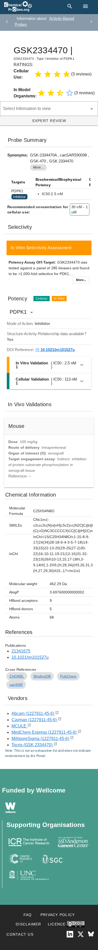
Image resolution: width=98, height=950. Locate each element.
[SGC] (51, 858)
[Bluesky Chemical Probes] (91, 934)
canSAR (16, 685)
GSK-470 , (39, 161)
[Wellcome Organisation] (10, 807)
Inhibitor (19, 197)
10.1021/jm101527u (57, 349)
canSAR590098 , (74, 155)
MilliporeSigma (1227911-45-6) (40, 738)
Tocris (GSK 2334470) (32, 745)
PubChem (68, 676)
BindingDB (42, 676)
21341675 (20, 651)
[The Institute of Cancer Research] (28, 842)
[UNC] (28, 875)
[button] (21, 37)
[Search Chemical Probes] (68, 6)
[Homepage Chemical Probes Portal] (18, 6)
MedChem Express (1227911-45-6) (44, 732)
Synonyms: (17, 155)
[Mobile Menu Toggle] (85, 6)
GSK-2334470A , (45, 155)
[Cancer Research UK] (20, 858)
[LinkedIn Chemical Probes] (70, 934)
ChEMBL (16, 676)
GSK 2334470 (61, 161)
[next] (91, 21)
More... (81, 280)
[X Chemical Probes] (80, 934)
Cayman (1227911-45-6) (34, 720)
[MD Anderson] (73, 842)
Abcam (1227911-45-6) (33, 713)
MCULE (19, 726)
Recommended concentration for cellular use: (37, 209)
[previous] (6, 21)
